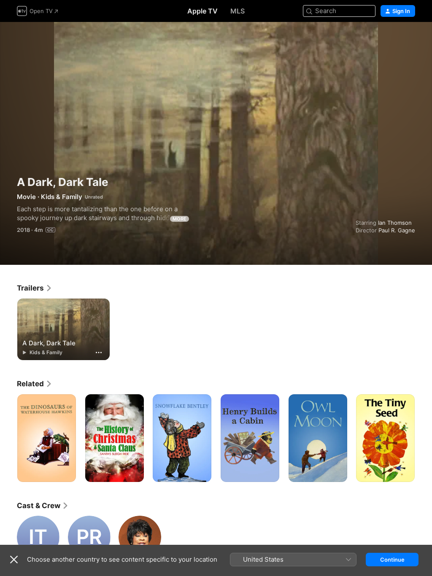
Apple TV (202, 11)
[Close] (14, 559)
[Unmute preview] (409, 38)
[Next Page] (423, 438)
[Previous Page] (8, 438)
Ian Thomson (395, 222)
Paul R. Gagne (396, 230)
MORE (179, 219)
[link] (34, 288)
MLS (237, 11)
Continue (392, 559)
